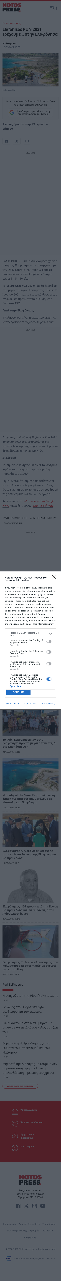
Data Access (30, 703)
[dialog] (30, 640)
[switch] (48, 641)
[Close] (55, 578)
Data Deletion (13, 703)
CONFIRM (18, 692)
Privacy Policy (48, 703)
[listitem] (30, 634)
